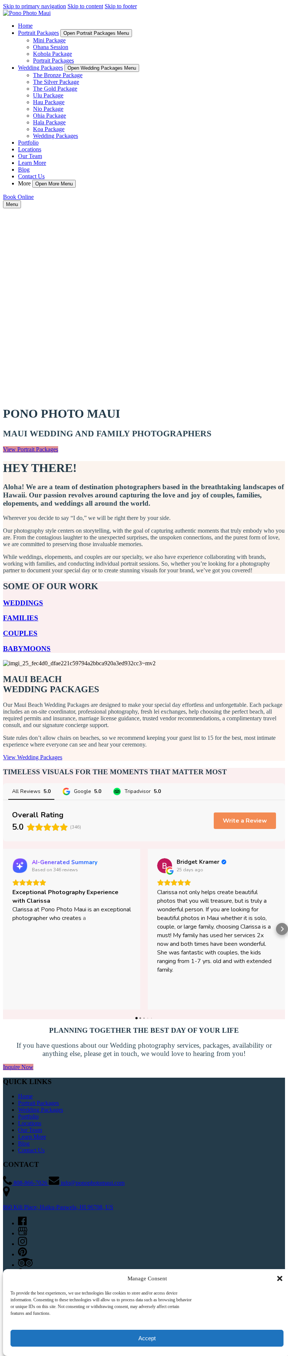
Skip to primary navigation (34, 6)
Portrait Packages (53, 60)
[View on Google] (164, 865)
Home (25, 25)
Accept (147, 1338)
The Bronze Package (57, 75)
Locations (29, 149)
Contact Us (31, 176)
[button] (280, 1278)
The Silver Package (56, 82)
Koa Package (48, 129)
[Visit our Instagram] (22, 1244)
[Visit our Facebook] (22, 1223)
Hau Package (48, 102)
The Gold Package (55, 88)
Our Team (30, 156)
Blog (24, 169)
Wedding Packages (55, 136)
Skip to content (85, 6)
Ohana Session (50, 47)
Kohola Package (52, 54)
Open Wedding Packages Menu (102, 68)
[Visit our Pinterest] (22, 1254)
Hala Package (49, 122)
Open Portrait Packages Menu (96, 33)
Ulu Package (48, 95)
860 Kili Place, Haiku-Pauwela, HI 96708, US (58, 1207)
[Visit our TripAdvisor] (25, 1265)
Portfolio (28, 142)
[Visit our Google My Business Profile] (22, 1233)
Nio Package (48, 109)
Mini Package (49, 40)
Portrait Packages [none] (38, 33)
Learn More (32, 163)
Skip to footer (121, 6)
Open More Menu (54, 184)
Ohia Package (49, 115)
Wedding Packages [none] (40, 67)
